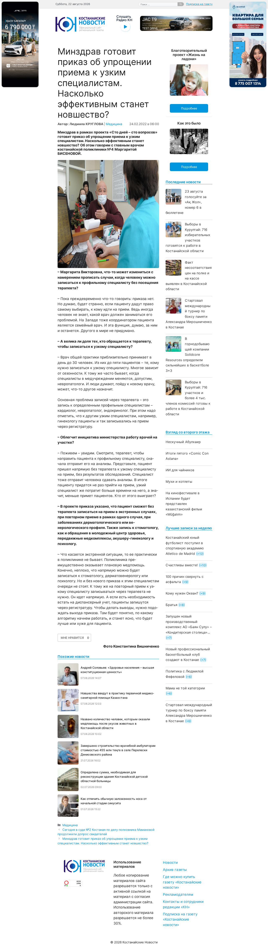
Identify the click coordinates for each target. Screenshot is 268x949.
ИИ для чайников (180, 470)
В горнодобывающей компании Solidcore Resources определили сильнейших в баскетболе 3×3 (188, 355)
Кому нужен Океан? (182, 593)
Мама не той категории (185, 688)
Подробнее (189, 108)
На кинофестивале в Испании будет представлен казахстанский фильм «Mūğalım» (184, 503)
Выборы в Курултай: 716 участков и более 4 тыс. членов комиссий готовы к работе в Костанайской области (188, 398)
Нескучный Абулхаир (183, 442)
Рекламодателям (178, 894)
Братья (171, 605)
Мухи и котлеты (179, 481)
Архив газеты (175, 870)
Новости (170, 862)
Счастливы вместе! (182, 565)
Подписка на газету (199, 4)
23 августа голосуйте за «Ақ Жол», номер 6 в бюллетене (186, 202)
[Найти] (181, 4)
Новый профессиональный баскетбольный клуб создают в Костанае (188, 654)
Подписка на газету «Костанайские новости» (180, 919)
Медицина (114, 124)
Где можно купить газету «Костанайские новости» (182, 882)
